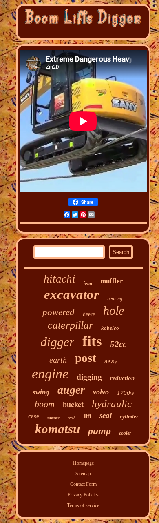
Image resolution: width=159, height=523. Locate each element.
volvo (101, 392)
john (88, 282)
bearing (114, 299)
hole (113, 310)
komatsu (57, 429)
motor (53, 417)
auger (71, 389)
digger (57, 341)
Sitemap (83, 473)
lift (87, 416)
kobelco (110, 328)
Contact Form (83, 484)
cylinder (129, 417)
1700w (125, 392)
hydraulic (112, 403)
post (85, 357)
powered (58, 312)
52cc (118, 344)
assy (110, 361)
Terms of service (83, 505)
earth (58, 359)
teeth (72, 418)
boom (45, 404)
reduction (122, 378)
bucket (73, 404)
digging (89, 377)
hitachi (59, 279)
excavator (71, 294)
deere (89, 314)
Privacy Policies (83, 495)
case (33, 416)
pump (99, 430)
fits (92, 341)
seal (105, 415)
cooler (125, 433)
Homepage (83, 463)
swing (41, 392)
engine (50, 373)
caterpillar (70, 325)
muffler (111, 281)
